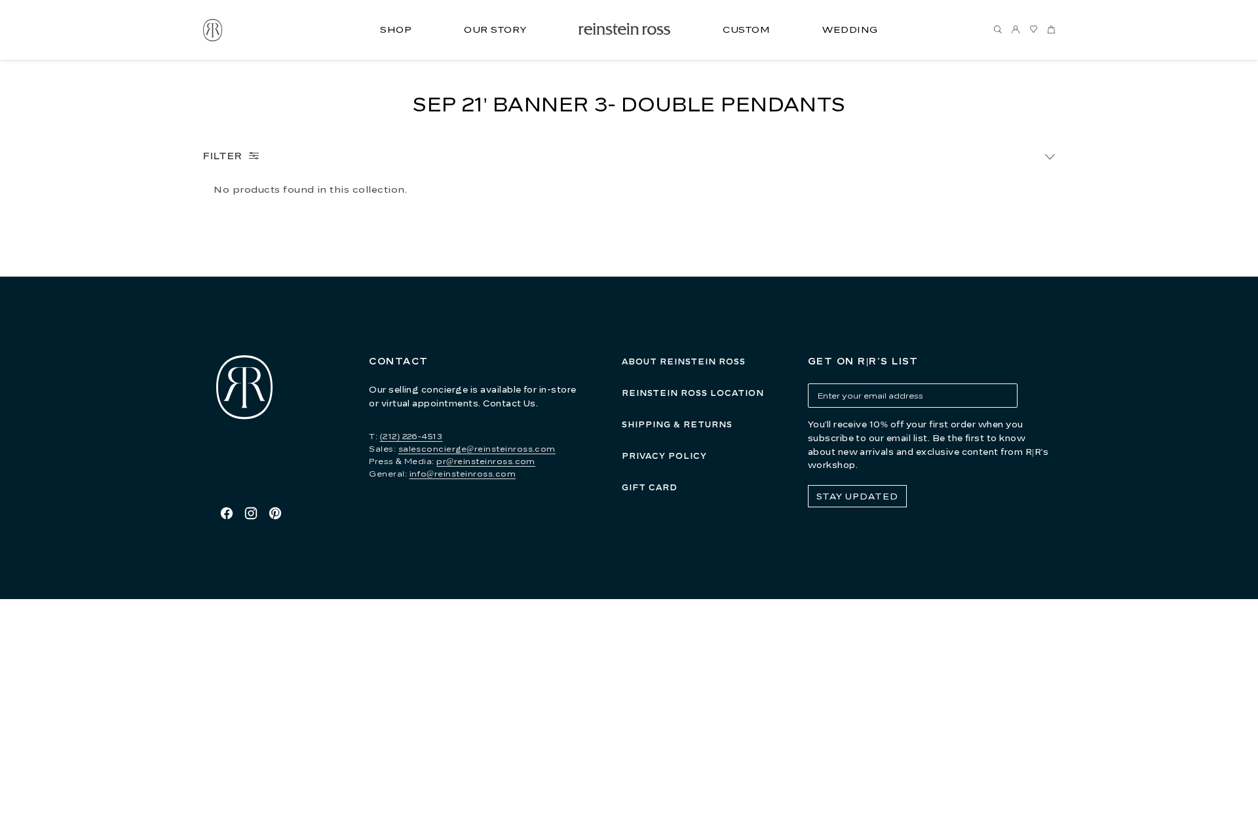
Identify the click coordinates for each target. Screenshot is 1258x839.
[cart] (1051, 30)
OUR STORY (495, 29)
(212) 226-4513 (411, 436)
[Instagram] (251, 513)
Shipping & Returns (677, 424)
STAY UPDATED (857, 496)
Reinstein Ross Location (693, 393)
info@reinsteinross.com (463, 473)
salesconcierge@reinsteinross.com (477, 449)
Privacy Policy (664, 456)
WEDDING (849, 29)
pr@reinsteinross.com (485, 461)
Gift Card (649, 487)
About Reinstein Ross (684, 361)
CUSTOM (746, 29)
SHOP (395, 29)
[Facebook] (226, 513)
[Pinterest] (275, 513)
